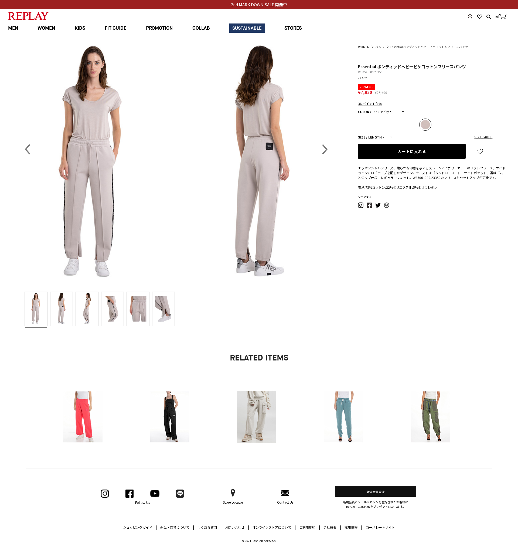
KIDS (80, 28)
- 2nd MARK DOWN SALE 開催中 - (259, 4)
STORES (293, 28)
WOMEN (46, 28)
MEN (13, 28)
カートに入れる (412, 151)
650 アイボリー (385, 111)
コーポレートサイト (380, 527)
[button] (361, 207)
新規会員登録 (375, 492)
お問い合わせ (237, 527)
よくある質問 (209, 527)
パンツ (362, 78)
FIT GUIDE (115, 28)
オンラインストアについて (274, 527)
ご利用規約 (309, 527)
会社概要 (332, 527)
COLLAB (201, 28)
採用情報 (351, 527)
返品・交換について (177, 527)
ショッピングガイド (140, 527)
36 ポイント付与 (370, 103)
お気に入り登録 (480, 151)
